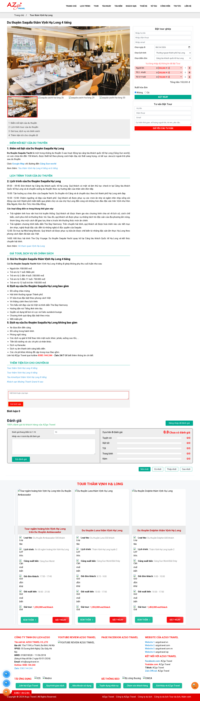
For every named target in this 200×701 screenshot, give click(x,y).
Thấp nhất (171, 469)
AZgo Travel (20, 355)
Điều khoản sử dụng (81, 685)
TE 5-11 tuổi (141, 77)
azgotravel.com (157, 645)
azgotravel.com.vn (159, 648)
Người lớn (140, 68)
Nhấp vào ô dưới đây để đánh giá (26, 436)
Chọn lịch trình (140, 53)
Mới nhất (145, 469)
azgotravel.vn (156, 642)
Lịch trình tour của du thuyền (23, 127)
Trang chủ (19, 15)
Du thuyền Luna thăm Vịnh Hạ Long (43, 530)
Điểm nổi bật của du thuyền (22, 123)
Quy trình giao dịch (55, 685)
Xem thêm (26, 620)
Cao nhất (186, 469)
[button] (8, 106)
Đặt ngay (163, 97)
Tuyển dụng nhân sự (109, 685)
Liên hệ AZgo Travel (28, 685)
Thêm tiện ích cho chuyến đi (23, 135)
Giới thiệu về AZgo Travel (168, 685)
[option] (68, 60)
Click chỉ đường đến (31, 163)
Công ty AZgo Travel (110, 696)
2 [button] (100, 628)
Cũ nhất (157, 469)
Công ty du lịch (130, 696)
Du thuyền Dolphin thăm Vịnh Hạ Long (100, 530)
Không (140, 92)
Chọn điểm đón (141, 58)
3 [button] (104, 628)
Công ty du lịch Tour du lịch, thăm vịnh (157, 696)
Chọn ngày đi (140, 47)
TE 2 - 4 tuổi (141, 72)
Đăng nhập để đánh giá (179, 423)
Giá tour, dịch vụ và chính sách (24, 131)
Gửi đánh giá (21, 459)
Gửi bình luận (15, 404)
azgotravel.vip (157, 652)
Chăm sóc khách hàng (137, 685)
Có (148, 92)
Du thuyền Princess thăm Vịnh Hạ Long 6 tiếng (157, 530)
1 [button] (95, 628)
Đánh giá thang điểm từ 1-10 (24, 432)
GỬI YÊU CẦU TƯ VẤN (163, 128)
